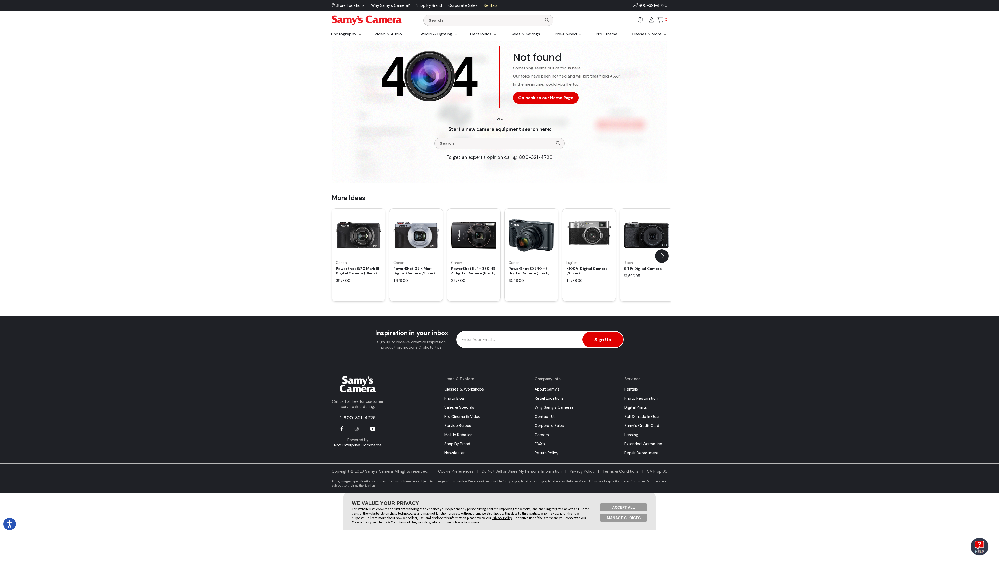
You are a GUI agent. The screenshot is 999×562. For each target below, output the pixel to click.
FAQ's (540, 443)
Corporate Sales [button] (463, 5)
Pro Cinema (606, 34)
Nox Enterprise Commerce (358, 445)
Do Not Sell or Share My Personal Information (522, 471)
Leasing (631, 434)
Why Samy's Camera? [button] (390, 5)
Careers (542, 434)
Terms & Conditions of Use (397, 522)
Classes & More (647, 34)
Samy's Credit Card (641, 425)
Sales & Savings (525, 34)
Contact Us (545, 416)
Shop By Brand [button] (429, 5)
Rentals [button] (490, 5)
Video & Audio (388, 34)
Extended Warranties (643, 443)
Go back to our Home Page (545, 97)
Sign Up (602, 339)
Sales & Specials (459, 407)
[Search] (546, 20)
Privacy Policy (582, 471)
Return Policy (546, 453)
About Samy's (547, 389)
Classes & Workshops (464, 389)
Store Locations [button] (350, 5)
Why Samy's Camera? (554, 407)
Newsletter (454, 453)
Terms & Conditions (621, 471)
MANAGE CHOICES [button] (624, 518)
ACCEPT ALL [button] (623, 507)
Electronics (480, 34)
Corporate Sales (549, 425)
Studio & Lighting (436, 34)
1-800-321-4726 (358, 417)
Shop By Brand (457, 443)
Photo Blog (454, 398)
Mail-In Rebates (458, 434)
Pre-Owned (566, 34)
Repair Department (641, 453)
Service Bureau (457, 425)
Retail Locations (549, 398)
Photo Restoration (641, 398)
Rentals (631, 389)
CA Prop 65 (657, 471)
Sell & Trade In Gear (642, 416)
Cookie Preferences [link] (456, 471)
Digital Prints (635, 407)
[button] (662, 256)
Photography (343, 34)
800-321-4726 (653, 5)
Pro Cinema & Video (462, 416)
